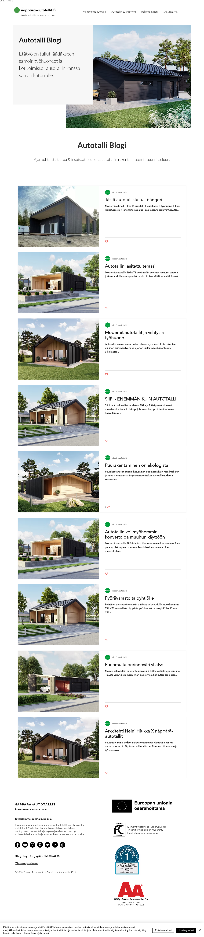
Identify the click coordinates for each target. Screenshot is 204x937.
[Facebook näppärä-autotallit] (17, 845)
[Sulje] (200, 930)
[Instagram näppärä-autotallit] (32, 845)
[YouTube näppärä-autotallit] (25, 845)
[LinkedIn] (55, 845)
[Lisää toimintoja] (180, 192)
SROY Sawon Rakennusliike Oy (33, 872)
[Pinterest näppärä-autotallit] (40, 845)
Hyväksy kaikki (186, 930)
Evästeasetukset (163, 930)
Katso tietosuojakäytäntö (36, 933)
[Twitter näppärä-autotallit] (47, 845)
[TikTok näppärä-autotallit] (62, 845)
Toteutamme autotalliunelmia (33, 818)
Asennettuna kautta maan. (31, 809)
